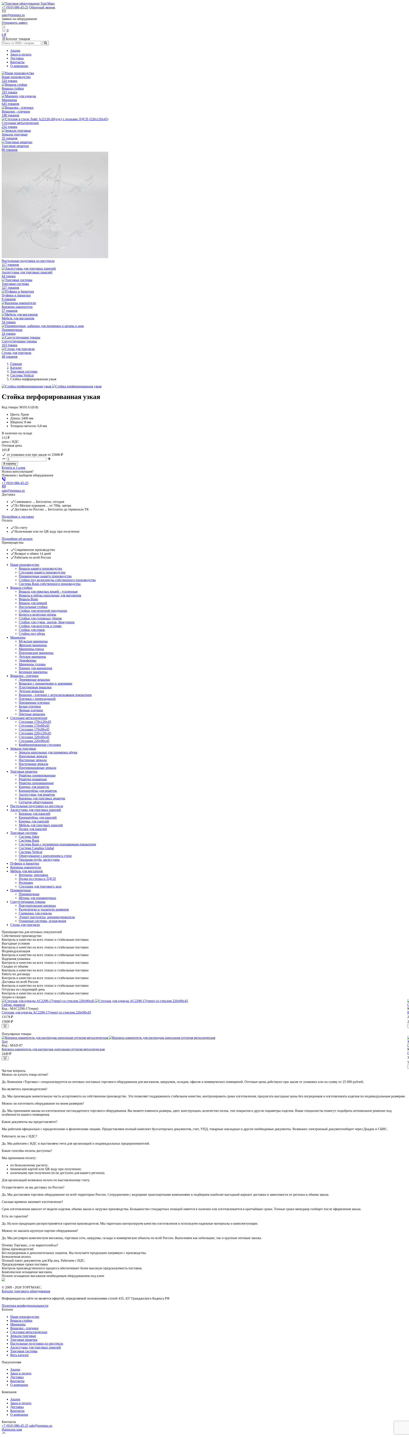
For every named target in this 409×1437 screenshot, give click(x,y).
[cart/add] (5, 1026)
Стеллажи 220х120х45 (35, 733)
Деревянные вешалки (34, 679)
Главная (16, 364)
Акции (15, 50)
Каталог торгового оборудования (26, 1291)
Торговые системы (23, 371)
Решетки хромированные (37, 775)
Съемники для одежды (35, 913)
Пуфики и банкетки (24, 863)
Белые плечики (30, 706)
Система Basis (29, 840)
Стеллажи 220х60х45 (34, 737)
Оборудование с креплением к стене (45, 856)
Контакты (17, 62)
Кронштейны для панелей (38, 817)
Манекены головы (32, 664)
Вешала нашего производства (40, 568)
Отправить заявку (15, 22)
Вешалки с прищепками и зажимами (45, 683)
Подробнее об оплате (17, 538)
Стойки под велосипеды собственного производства (57, 580)
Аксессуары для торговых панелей (35, 810)
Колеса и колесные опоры (37, 614)
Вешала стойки (21, 587)
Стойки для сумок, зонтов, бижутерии (47, 622)
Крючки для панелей (34, 821)
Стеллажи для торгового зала (40, 886)
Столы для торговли (25, 925)
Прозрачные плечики (34, 702)
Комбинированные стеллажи (40, 744)
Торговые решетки (23, 771)
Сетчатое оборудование (36, 802)
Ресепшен (26, 882)
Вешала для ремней (33, 603)
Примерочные (20, 890)
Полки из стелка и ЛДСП (37, 879)
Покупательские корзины (37, 905)
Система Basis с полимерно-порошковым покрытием (57, 844)
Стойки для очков (32, 630)
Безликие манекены (33, 672)
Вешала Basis (28, 599)
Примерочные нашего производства (45, 576)
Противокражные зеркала (37, 767)
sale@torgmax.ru (13, 15)
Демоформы (27, 660)
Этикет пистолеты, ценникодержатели (47, 917)
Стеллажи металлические (28, 718)
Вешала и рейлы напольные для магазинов (50, 595)
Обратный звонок (42, 7)
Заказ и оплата (20, 54)
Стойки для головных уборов (40, 618)
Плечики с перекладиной (37, 699)
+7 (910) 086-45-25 (15, 7)
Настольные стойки (33, 607)
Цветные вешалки (32, 714)
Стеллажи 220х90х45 (34, 741)
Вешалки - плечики (24, 676)
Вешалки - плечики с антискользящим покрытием (55, 695)
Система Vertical (22, 375)
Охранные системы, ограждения (42, 921)
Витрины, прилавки (33, 875)
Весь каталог (19, 1355)
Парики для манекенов (35, 668)
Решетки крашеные (33, 779)
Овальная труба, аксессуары (39, 859)
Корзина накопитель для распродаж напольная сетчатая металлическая (53, 1049)
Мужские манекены (33, 641)
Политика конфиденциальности (25, 1305)
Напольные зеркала (33, 756)
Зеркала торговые (23, 748)
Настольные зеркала (33, 764)
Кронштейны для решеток (38, 790)
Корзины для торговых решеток (42, 798)
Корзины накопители (25, 867)
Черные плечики (31, 710)
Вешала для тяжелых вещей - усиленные (48, 591)
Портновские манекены (36, 653)
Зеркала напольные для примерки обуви (48, 752)
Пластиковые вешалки (35, 687)
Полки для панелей (33, 829)
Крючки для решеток (34, 787)
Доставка (17, 58)
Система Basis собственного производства (50, 584)
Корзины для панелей (34, 813)
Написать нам (12, 1429)
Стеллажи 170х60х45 (34, 725)
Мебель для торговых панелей (41, 825)
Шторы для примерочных (37, 898)
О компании (19, 66)
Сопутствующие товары (27, 902)
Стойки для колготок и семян (40, 626)
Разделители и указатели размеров (44, 909)
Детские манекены (32, 656)
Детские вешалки (31, 691)
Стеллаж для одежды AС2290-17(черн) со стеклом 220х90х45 (46, 1012)
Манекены (18, 637)
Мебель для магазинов (26, 871)
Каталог (16, 367)
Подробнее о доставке (18, 516)
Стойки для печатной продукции (43, 610)
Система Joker (29, 836)
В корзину (9, 463)
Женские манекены (33, 645)
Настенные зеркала (33, 760)
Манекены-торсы (31, 649)
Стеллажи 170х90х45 (34, 729)
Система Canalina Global (36, 848)
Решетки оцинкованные (36, 783)
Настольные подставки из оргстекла (36, 806)
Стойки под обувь (32, 633)
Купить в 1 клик (13, 467)
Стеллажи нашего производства (42, 572)
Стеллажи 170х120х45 (35, 722)
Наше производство (24, 564)
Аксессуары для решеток (37, 794)
